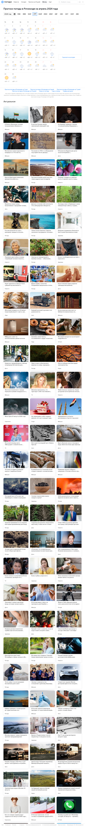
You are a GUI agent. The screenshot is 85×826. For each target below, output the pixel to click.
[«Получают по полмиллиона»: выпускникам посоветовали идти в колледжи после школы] (42, 543)
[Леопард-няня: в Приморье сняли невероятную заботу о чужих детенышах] (69, 198)
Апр (34, 14)
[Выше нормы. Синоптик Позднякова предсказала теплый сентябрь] (42, 278)
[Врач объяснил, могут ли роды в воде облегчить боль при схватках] (69, 437)
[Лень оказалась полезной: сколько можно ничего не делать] (69, 570)
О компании (8, 825)
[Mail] (2, 2)
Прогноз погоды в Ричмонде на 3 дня (16, 89)
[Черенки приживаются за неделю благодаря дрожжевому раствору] (15, 517)
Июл (51, 14)
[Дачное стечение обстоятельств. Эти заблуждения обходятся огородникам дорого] (42, 198)
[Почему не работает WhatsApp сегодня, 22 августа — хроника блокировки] (69, 809)
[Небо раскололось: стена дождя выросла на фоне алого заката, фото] (69, 490)
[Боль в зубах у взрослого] (42, 570)
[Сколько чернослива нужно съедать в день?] (42, 490)
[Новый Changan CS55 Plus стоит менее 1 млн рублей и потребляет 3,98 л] (15, 756)
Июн (45, 14)
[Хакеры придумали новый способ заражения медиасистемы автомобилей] (69, 782)
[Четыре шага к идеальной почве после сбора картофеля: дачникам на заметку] (15, 543)
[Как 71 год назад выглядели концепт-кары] (69, 729)
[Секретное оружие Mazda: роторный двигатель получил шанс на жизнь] (69, 676)
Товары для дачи (68, 91)
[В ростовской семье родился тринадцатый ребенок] (69, 278)
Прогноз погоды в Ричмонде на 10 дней (24, 91)
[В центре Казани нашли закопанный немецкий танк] (42, 118)
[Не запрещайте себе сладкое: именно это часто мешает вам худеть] (42, 410)
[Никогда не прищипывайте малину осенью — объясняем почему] (42, 251)
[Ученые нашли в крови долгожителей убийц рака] (69, 649)
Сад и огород (56, 91)
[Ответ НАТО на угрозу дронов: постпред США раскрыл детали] (69, 517)
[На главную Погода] (8, 2)
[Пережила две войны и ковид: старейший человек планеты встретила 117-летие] (15, 251)
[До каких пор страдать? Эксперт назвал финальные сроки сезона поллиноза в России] (42, 649)
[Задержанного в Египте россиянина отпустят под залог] (69, 410)
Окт (66, 14)
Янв (19, 14)
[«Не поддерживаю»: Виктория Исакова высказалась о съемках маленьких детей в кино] (69, 543)
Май (40, 14)
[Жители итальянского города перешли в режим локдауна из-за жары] (15, 384)
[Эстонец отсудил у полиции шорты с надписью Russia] (15, 463)
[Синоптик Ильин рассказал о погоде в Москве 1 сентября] (69, 623)
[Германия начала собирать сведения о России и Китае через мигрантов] (69, 463)
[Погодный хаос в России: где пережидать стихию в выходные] (15, 490)
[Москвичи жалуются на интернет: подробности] (69, 331)
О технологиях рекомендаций (49, 825)
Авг (56, 14)
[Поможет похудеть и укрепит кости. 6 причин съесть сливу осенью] (69, 171)
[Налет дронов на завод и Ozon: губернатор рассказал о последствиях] (15, 278)
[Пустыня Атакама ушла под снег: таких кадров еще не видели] (42, 171)
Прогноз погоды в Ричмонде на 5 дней (42, 89)
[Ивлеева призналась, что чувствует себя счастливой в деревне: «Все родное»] (42, 384)
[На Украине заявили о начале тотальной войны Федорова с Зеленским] (69, 118)
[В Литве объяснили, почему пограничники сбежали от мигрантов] (15, 118)
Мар (29, 14)
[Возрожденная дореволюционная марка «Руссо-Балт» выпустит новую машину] (69, 756)
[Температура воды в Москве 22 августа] (15, 782)
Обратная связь (61, 825)
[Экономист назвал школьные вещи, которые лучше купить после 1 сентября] (15, 596)
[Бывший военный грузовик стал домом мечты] (42, 304)
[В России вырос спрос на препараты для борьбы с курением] (42, 596)
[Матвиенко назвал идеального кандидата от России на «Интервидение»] (15, 145)
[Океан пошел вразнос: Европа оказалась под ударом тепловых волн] (42, 224)
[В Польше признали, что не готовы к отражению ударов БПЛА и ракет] (42, 809)
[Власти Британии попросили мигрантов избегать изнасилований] (15, 171)
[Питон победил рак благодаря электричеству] (69, 357)
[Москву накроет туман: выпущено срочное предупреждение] (15, 729)
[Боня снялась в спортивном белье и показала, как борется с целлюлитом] (15, 570)
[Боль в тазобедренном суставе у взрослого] (69, 251)
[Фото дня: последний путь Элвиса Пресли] (42, 437)
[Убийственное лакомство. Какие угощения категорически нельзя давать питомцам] (69, 384)
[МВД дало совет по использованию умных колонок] (15, 331)
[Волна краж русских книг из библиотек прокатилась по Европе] (69, 304)
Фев (24, 14)
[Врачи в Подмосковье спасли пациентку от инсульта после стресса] (42, 729)
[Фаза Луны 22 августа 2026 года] (15, 410)
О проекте (22, 825)
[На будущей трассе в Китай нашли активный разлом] (42, 782)
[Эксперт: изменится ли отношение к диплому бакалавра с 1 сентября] (42, 676)
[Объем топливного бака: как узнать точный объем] (69, 702)
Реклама (14, 825)
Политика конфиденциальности (33, 825)
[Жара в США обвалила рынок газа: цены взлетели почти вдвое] (69, 596)
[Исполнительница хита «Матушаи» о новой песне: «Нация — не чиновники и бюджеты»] (15, 437)
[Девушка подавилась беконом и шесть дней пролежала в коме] (69, 224)
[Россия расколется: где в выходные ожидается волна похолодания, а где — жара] (15, 224)
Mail (3, 825)
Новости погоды (44, 91)
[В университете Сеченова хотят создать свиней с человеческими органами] (42, 463)
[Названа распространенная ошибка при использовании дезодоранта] (15, 623)
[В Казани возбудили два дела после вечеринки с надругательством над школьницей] (69, 145)
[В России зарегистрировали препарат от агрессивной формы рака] (42, 702)
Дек (77, 14)
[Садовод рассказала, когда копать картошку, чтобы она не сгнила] (42, 517)
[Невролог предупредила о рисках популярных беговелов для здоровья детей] (15, 357)
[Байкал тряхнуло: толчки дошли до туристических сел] (15, 702)
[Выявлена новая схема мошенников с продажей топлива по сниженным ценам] (15, 198)
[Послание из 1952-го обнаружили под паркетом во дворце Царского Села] (42, 145)
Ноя (72, 14)
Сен (61, 14)
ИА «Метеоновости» (79, 825)
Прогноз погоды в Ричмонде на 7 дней (68, 89)
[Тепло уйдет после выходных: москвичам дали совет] (15, 676)
